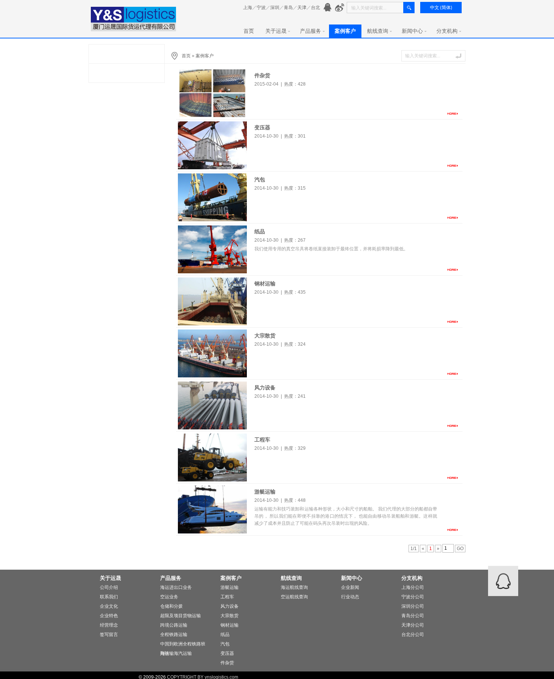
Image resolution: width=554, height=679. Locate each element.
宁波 (261, 7)
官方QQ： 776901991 (328, 7)
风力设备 (264, 388)
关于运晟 (275, 31)
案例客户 (345, 31)
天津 (301, 7)
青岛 (288, 7)
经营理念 (109, 625)
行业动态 (350, 596)
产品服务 (310, 31)
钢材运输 (264, 283)
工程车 (262, 440)
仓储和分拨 (171, 606)
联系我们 (109, 596)
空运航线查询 (294, 596)
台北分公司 (412, 634)
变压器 (262, 127)
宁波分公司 (412, 596)
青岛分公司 (412, 615)
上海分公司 (412, 587)
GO (460, 548)
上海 (247, 7)
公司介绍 (109, 587)
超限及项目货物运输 (180, 615)
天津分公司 (412, 625)
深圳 (274, 7)
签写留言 (109, 634)
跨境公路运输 (173, 625)
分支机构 (447, 31)
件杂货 (262, 75)
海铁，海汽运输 (176, 653)
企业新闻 (350, 587)
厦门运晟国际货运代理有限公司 (133, 19)
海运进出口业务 (176, 587)
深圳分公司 (412, 606)
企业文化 (109, 606)
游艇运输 (264, 492)
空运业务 (169, 596)
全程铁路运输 (173, 634)
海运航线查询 (294, 587)
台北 (315, 7)
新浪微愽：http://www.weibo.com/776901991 (339, 7)
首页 (248, 31)
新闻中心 (412, 31)
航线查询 (377, 31)
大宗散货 (264, 336)
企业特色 (109, 615)
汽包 (259, 179)
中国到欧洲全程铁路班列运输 (182, 645)
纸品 (259, 231)
